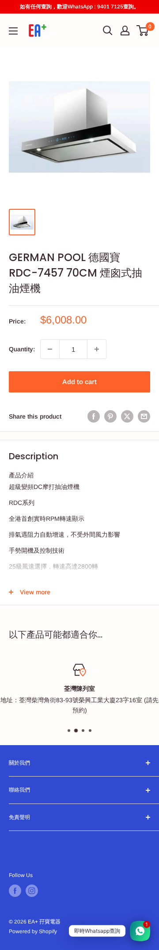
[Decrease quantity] (50, 349)
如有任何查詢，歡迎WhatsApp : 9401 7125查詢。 (79, 7)
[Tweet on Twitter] (127, 416)
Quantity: (22, 349)
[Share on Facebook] (93, 416)
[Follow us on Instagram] (32, 891)
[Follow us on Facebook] (15, 891)
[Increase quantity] (96, 349)
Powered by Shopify (33, 931)
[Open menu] (13, 31)
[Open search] (108, 30)
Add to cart (79, 381)
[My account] (125, 30)
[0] (142, 30)
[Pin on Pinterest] (110, 416)
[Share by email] (144, 416)
